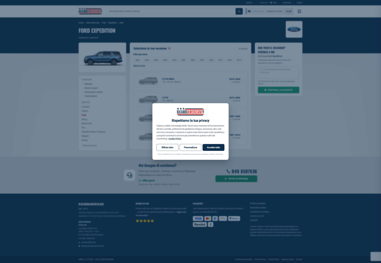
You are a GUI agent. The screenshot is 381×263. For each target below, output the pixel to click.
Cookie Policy (174, 138)
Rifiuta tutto (167, 147)
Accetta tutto (213, 147)
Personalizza (190, 147)
